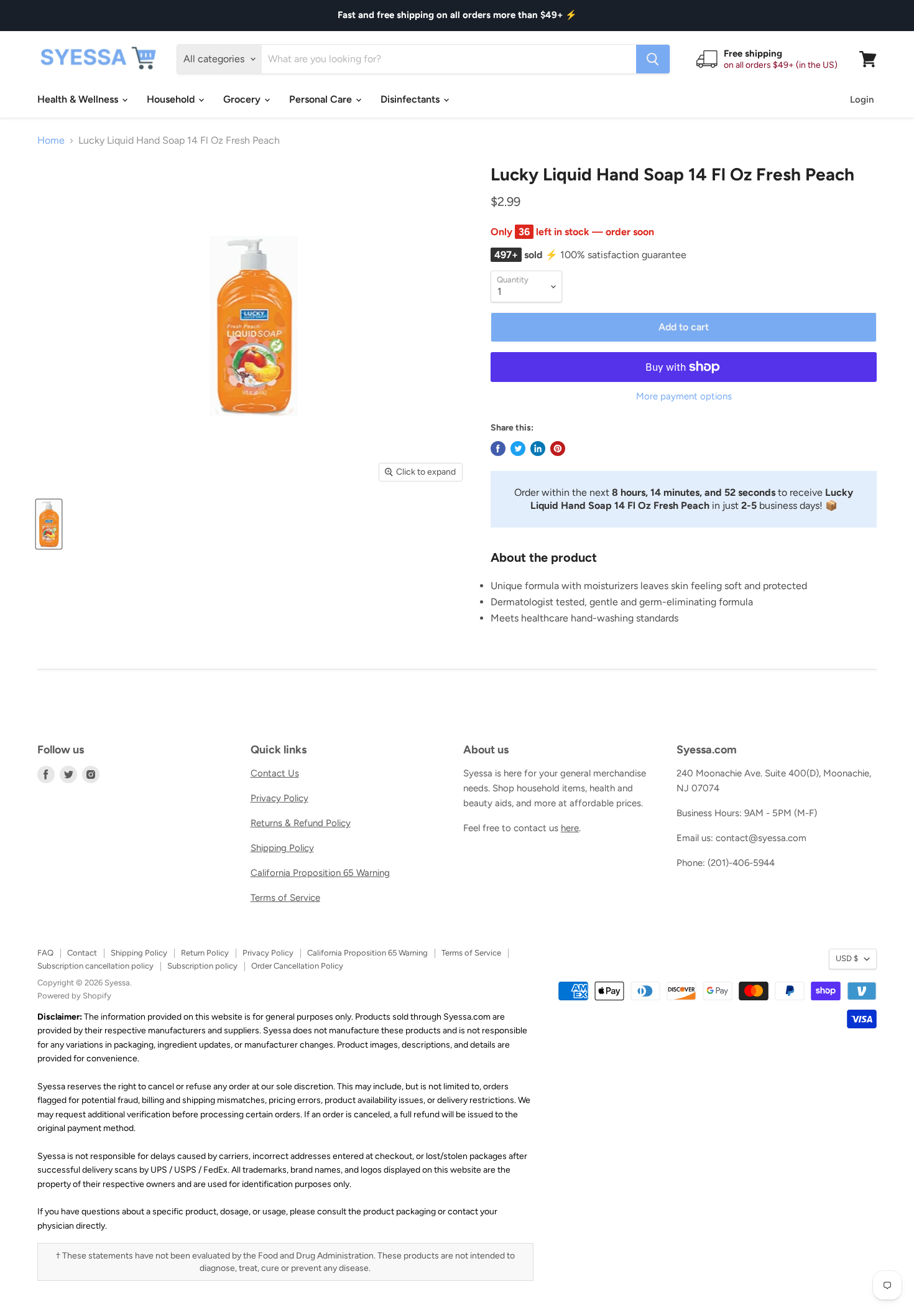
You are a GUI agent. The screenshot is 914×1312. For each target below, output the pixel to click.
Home (51, 140)
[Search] (653, 59)
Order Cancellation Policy (297, 965)
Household (172, 99)
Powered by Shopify (74, 995)
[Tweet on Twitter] (517, 448)
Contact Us (275, 773)
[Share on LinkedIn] (537, 448)
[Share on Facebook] (498, 448)
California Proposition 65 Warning (320, 872)
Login (862, 99)
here (570, 828)
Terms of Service (285, 897)
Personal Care (321, 99)
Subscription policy (202, 965)
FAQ (45, 952)
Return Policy (205, 952)
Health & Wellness (79, 99)
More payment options (684, 396)
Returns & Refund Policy (301, 823)
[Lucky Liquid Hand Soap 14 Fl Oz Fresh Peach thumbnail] (49, 524)
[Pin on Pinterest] (557, 448)
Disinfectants (411, 99)
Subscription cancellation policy (95, 965)
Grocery (243, 99)
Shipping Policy (282, 848)
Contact (82, 952)
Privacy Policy (279, 798)
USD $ (847, 958)
